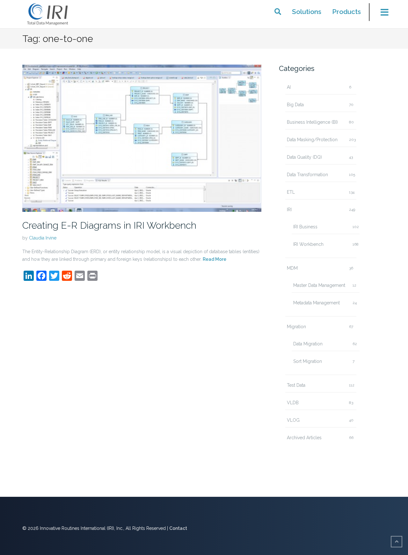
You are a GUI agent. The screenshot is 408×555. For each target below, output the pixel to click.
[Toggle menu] (380, 14)
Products (346, 12)
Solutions (306, 12)
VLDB (293, 402)
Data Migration (308, 343)
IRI (289, 209)
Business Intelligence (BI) (312, 122)
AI (289, 87)
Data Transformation (307, 174)
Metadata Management (316, 302)
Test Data (296, 385)
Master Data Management (319, 285)
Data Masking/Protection (312, 139)
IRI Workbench (308, 244)
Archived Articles (304, 437)
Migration (296, 326)
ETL (291, 192)
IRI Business (305, 226)
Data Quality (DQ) (304, 157)
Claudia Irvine (42, 237)
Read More (214, 259)
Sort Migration (307, 361)
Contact (178, 528)
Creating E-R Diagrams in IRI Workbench (109, 225)
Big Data (295, 104)
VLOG (293, 420)
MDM (292, 268)
